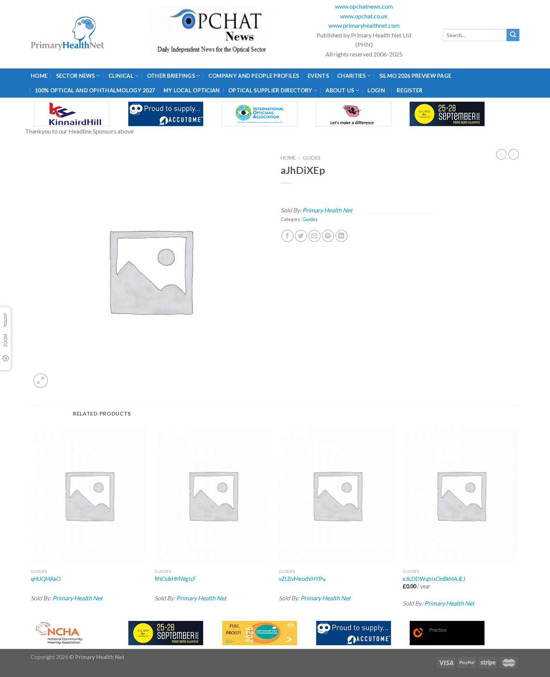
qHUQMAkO (46, 579)
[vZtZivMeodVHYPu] (337, 495)
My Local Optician (192, 90)
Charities (351, 76)
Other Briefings (171, 76)
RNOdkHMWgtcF (175, 579)
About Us (340, 90)
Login (376, 90)
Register (409, 90)
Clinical (121, 76)
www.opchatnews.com (364, 6)
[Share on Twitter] (301, 236)
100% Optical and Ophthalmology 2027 (95, 90)
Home (39, 76)
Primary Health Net (327, 210)
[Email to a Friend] (314, 236)
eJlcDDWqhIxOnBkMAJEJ (434, 579)
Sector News (75, 76)
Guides (312, 158)
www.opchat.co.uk (364, 15)
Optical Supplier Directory (270, 90)
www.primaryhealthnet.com (364, 25)
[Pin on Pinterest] (328, 236)
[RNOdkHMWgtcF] (213, 495)
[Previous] (31, 521)
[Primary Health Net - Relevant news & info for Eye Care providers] (68, 34)
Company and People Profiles (253, 76)
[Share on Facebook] (287, 236)
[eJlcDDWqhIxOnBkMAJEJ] (461, 495)
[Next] (519, 521)
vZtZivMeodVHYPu (302, 579)
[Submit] (513, 35)
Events (318, 76)
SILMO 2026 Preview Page (416, 76)
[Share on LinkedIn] (341, 236)
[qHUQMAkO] (89, 495)
